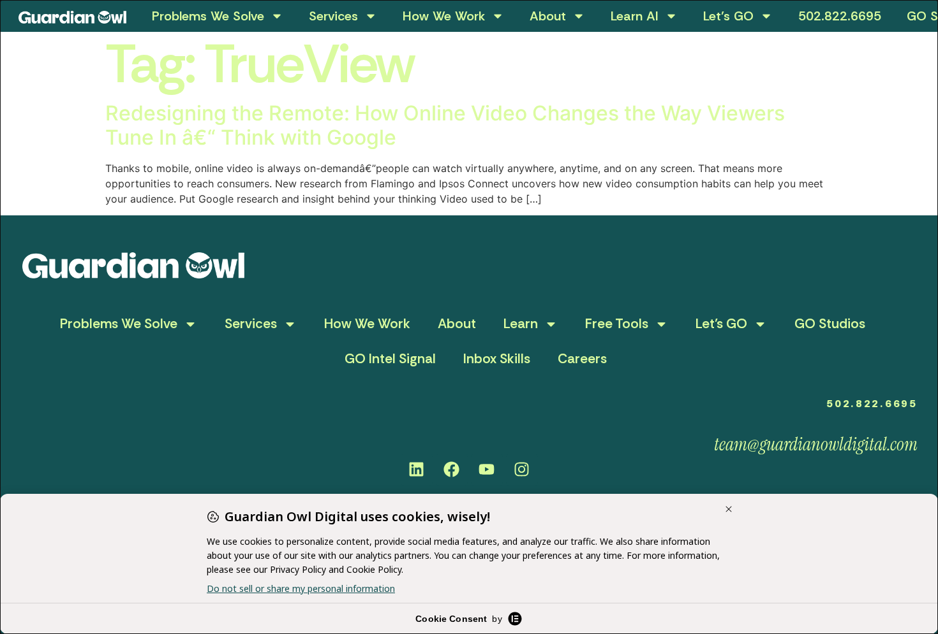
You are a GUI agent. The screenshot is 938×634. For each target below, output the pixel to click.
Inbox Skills (496, 359)
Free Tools (616, 324)
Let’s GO (728, 16)
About (548, 16)
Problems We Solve (208, 16)
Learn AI (635, 16)
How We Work (444, 16)
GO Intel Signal (390, 359)
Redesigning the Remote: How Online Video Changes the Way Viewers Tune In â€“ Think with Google (445, 125)
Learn (520, 324)
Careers (582, 359)
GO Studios (829, 324)
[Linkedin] (417, 470)
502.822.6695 (839, 16)
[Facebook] (452, 470)
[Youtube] (487, 470)
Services (333, 16)
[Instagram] (522, 470)
